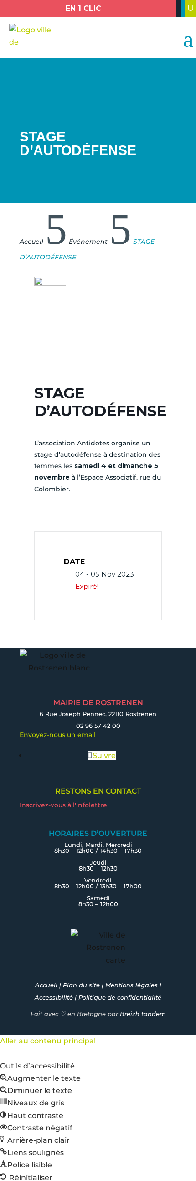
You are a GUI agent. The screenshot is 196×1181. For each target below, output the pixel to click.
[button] (40, 1078)
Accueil (46, 985)
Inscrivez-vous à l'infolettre (63, 805)
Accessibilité (54, 997)
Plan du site (81, 985)
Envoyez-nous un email (58, 735)
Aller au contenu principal (48, 1041)
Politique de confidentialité (119, 997)
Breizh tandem (143, 1013)
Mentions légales (131, 985)
